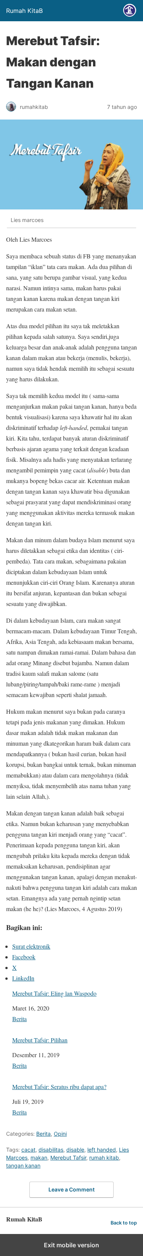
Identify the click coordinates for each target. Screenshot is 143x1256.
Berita (19, 1019)
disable (75, 1149)
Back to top (124, 1223)
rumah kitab (104, 1157)
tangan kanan (23, 1165)
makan (39, 1157)
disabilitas (51, 1149)
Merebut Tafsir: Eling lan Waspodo (54, 993)
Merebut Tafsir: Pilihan (39, 1040)
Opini (60, 1133)
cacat (28, 1149)
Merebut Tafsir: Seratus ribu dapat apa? (59, 1086)
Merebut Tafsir (68, 1157)
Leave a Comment (71, 1189)
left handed (101, 1149)
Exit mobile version (71, 1245)
